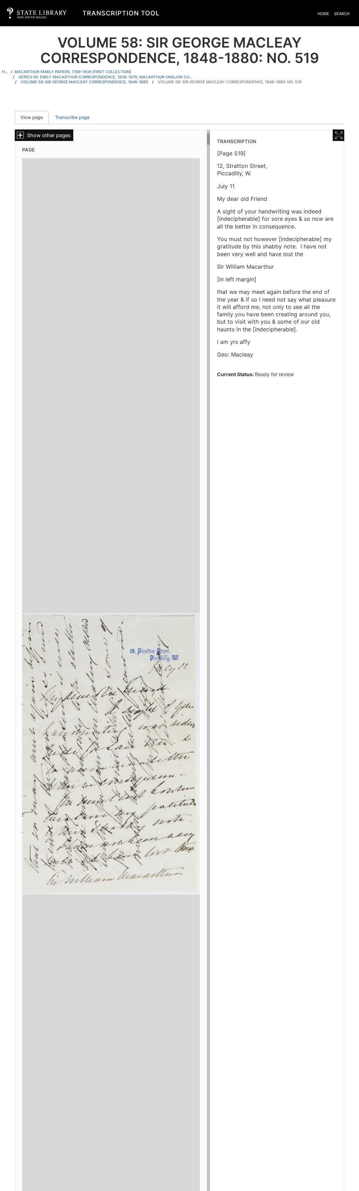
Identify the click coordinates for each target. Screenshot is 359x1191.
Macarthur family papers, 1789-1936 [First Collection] (72, 71)
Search (342, 13)
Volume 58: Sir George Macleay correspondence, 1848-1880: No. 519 (230, 81)
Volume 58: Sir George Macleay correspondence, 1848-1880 (84, 81)
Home (323, 13)
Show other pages (49, 135)
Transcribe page (72, 117)
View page (34, 117)
